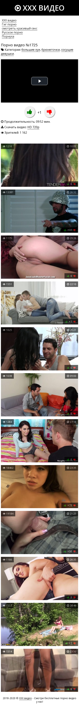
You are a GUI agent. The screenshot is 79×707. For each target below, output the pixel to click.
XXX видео (42, 8)
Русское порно (12, 32)
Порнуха (8, 36)
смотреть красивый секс (19, 28)
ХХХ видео (9, 20)
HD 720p (33, 127)
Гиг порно (9, 24)
